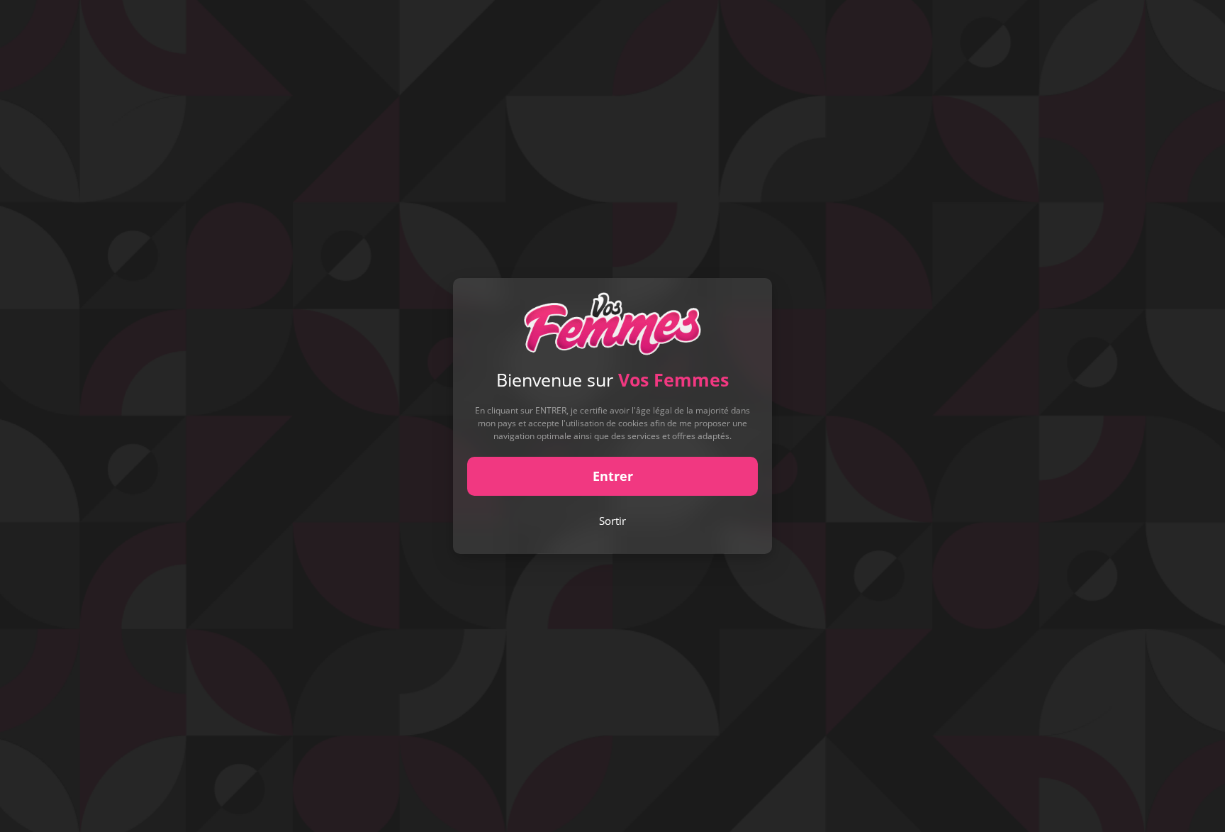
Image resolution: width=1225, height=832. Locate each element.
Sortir (612, 521)
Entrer (613, 475)
